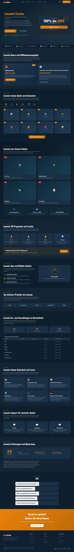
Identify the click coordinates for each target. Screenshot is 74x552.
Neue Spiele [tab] (11, 104)
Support (44, 1)
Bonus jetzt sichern (54, 27)
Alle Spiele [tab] (6, 104)
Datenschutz (61, 536)
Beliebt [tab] (17, 104)
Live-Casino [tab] (34, 104)
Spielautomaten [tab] (22, 104)
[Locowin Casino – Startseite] (6, 2)
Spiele (23, 1)
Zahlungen (40, 1)
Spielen (11, 114)
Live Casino (28, 1)
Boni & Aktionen (32, 540)
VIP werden (64, 251)
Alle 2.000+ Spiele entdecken (37, 137)
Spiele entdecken (23, 31)
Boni (32, 1)
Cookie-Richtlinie (61, 540)
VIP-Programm (32, 542)
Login (60, 1)
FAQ (45, 540)
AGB (59, 538)
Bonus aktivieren (44, 82)
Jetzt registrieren (10, 79)
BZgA (32, 547)
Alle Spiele (31, 536)
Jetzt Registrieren (10, 31)
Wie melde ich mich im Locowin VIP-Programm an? (27, 503)
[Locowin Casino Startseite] (15, 534)
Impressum (60, 542)
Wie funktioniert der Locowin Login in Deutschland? (27, 484)
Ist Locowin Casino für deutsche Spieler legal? (26, 498)
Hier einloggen (57, 29)
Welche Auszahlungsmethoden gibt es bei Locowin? (27, 493)
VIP (35, 1)
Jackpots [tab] (28, 104)
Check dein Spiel (5, 548)
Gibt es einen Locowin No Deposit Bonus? (25, 489)
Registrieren (66, 1)
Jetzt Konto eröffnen (37, 525)
